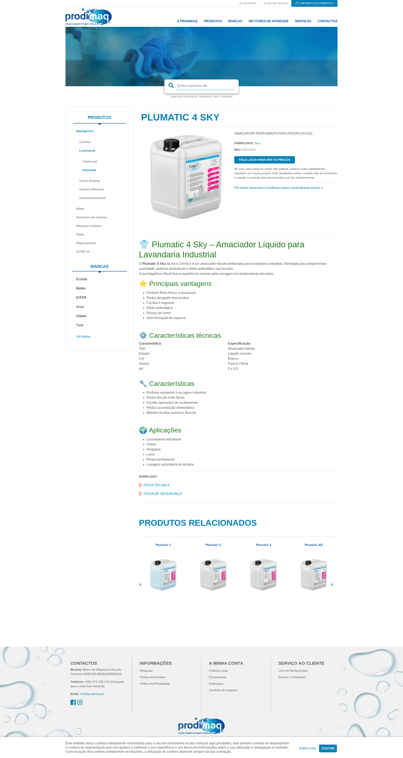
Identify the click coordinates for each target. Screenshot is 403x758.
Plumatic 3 (263, 544)
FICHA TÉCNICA (157, 485)
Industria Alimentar (91, 189)
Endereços (216, 683)
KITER (81, 297)
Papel (80, 234)
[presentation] (140, 584)
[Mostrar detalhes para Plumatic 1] (163, 577)
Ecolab (81, 279)
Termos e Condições (292, 677)
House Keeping (89, 180)
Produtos (99, 117)
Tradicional (89, 161)
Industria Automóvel (92, 198)
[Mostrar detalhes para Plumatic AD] (314, 577)
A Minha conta (218, 670)
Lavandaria (87, 150)
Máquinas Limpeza (88, 225)
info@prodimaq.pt (92, 694)
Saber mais (307, 748)
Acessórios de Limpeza (91, 217)
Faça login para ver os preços (264, 159)
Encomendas (217, 677)
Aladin (80, 208)
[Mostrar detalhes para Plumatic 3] (263, 577)
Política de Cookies (152, 677)
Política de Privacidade (155, 683)
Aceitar (328, 748)
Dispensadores (86, 243)
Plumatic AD (314, 544)
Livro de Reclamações (293, 670)
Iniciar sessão (277, 3)
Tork (79, 325)
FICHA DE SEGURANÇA (163, 494)
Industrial (89, 170)
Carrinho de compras (223, 690)
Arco (80, 307)
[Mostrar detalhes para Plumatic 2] (213, 577)
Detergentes (85, 131)
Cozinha (84, 142)
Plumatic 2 (213, 544)
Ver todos (83, 336)
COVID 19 (83, 251)
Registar (249, 3)
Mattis (81, 288)
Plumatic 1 (163, 544)
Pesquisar (146, 670)
